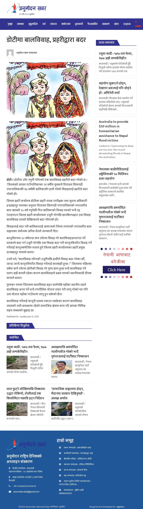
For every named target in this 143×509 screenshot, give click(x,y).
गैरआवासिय (92, 24)
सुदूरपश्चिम (33, 24)
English (127, 24)
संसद (116, 24)
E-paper (138, 24)
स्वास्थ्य (53, 24)
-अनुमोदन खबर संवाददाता (26, 53)
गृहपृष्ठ (10, 24)
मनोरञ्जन (65, 24)
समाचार (20, 24)
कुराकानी (79, 24)
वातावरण (105, 24)
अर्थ (44, 24)
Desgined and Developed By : (106, 507)
